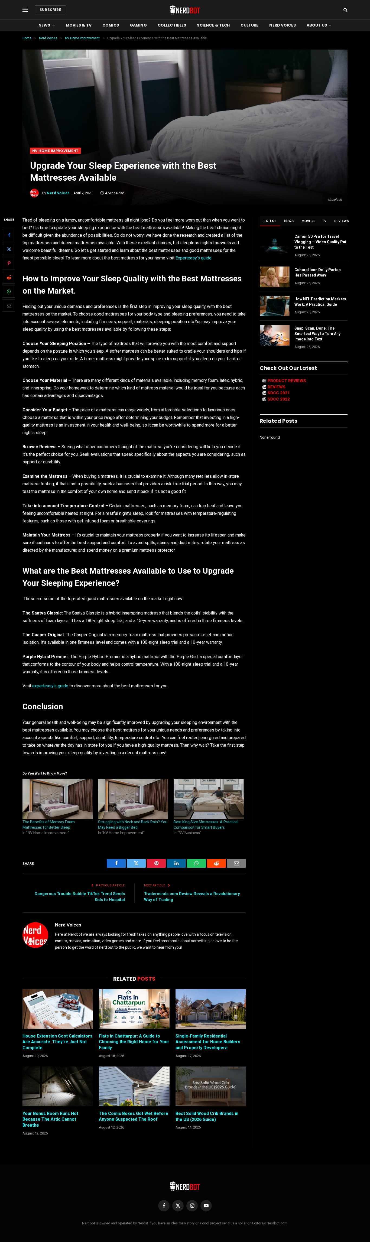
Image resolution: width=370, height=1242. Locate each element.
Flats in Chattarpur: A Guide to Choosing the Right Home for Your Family (134, 1042)
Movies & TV (79, 25)
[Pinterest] (9, 263)
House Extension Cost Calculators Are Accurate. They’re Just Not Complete (57, 1042)
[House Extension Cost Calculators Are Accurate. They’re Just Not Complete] (57, 1009)
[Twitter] (9, 249)
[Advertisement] (185, 107)
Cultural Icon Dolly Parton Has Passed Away (317, 272)
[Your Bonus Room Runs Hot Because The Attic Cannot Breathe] (57, 1086)
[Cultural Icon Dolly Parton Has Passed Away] (275, 276)
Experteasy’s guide (194, 258)
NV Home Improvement (55, 150)
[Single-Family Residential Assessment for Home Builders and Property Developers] (211, 1009)
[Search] (345, 10)
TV (324, 221)
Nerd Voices (282, 25)
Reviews (341, 221)
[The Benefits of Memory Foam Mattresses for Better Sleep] (57, 799)
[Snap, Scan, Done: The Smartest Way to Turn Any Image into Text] (275, 335)
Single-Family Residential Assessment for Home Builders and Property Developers (208, 1042)
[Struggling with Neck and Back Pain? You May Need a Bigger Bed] (133, 799)
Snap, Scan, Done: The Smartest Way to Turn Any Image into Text (317, 333)
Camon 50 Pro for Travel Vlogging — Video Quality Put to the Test (320, 241)
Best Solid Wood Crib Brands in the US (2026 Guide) (207, 1116)
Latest (270, 221)
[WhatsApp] (9, 291)
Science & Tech (213, 25)
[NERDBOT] (185, 10)
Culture (249, 25)
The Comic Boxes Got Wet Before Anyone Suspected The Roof (133, 1116)
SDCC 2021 (279, 393)
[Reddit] (9, 277)
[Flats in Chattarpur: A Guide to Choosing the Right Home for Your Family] (134, 1009)
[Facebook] (9, 235)
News (44, 25)
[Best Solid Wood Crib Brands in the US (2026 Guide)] (211, 1086)
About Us (317, 25)
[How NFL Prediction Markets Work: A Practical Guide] (275, 306)
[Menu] (25, 10)
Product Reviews (287, 380)
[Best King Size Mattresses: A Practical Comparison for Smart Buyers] (209, 799)
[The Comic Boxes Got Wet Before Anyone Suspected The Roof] (134, 1086)
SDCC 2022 (279, 399)
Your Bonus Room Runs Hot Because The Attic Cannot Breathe (50, 1119)
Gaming (138, 25)
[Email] (9, 306)
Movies (308, 221)
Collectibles (172, 25)
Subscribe (50, 10)
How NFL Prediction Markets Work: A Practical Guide (320, 302)
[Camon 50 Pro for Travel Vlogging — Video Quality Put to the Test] (275, 243)
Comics (110, 25)
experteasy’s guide (50, 685)
